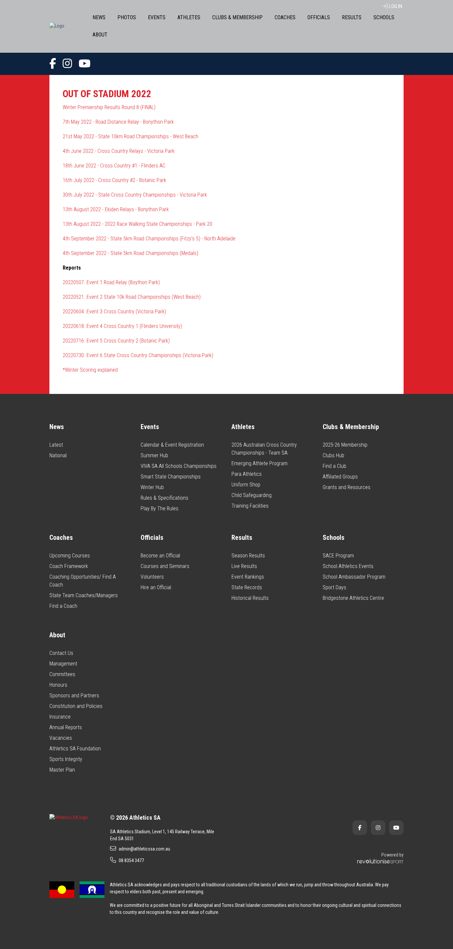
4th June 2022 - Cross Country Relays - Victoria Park (118, 151)
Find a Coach (63, 606)
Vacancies (60, 738)
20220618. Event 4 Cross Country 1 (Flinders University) (122, 326)
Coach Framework (68, 566)
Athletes (188, 17)
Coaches (285, 17)
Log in (395, 6)
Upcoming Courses (69, 555)
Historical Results (250, 598)
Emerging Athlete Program (259, 463)
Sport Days (334, 587)
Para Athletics (246, 474)
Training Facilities (250, 506)
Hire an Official (156, 587)
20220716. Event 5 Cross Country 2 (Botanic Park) (116, 341)
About (100, 35)
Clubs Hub (333, 455)
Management (63, 664)
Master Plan (62, 770)
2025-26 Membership (345, 445)
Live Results (244, 566)
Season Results (248, 555)
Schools (383, 17)
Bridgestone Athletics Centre (353, 598)
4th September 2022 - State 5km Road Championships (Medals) (130, 253)
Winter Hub (152, 487)
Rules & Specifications (164, 498)
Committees (62, 674)
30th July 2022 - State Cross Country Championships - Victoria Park (135, 195)
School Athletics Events (348, 566)
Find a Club (334, 466)
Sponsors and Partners (74, 695)
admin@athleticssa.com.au (144, 849)
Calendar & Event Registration (172, 445)
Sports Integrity (65, 759)
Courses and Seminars (165, 566)
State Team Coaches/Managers (83, 595)
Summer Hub (154, 455)
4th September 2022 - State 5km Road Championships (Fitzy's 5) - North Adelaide (149, 238)
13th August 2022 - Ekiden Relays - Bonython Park (116, 209)
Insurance (60, 717)
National (58, 455)
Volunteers (152, 577)
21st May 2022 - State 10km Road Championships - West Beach (130, 136)
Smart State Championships (171, 477)
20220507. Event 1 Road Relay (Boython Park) (111, 282)
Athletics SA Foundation (75, 748)
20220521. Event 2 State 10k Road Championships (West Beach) (132, 297)
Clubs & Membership (237, 17)
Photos (126, 17)
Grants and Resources (346, 487)
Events (156, 17)
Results (351, 17)
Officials (318, 17)
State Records (246, 587)
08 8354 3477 (131, 860)
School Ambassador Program (354, 577)
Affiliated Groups (340, 477)
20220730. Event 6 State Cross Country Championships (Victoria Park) (138, 355)
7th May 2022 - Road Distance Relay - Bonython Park (118, 122)
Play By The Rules (159, 508)
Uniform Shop (245, 484)
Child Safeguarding (251, 495)
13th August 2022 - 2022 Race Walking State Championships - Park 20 (137, 224)
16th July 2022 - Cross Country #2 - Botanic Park (114, 180)
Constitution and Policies (75, 706)
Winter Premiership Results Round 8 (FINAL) (109, 107)
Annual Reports (65, 727)
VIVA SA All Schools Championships (179, 466)
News (99, 17)
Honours (58, 685)
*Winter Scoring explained (90, 370)
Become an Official (160, 555)
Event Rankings (247, 577)
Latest (56, 445)
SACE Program (338, 555)
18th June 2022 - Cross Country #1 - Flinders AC (114, 165)
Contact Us (61, 653)
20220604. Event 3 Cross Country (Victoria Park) (114, 311)
